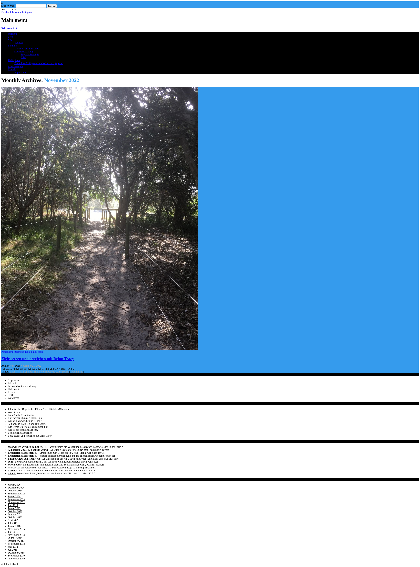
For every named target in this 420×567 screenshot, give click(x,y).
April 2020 (13, 520)
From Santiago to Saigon (21, 415)
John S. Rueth (8, 9)
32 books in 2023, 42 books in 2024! (27, 423)
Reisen (11, 392)
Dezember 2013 (16, 540)
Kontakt (12, 69)
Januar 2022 (14, 508)
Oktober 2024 (15, 490)
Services (18, 42)
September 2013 (16, 543)
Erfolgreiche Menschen (20, 432)
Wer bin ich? (14, 412)
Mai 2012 (13, 546)
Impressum (20, 72)
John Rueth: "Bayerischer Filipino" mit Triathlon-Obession (38, 409)
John (11, 365)
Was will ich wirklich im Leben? (25, 421)
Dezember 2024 (16, 487)
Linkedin (16, 12)
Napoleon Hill (30, 371)
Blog (10, 36)
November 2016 (16, 529)
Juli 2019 (12, 523)
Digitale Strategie (30, 54)
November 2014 (16, 534)
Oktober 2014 (15, 537)
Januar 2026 (14, 484)
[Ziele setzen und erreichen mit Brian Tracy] (99, 348)
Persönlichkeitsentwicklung (15, 351)
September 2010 (16, 555)
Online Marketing (23, 51)
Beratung (12, 45)
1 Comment (76, 371)
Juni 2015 (13, 532)
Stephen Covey (47, 371)
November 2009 (16, 558)
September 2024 (16, 493)
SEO (23, 57)
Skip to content (9, 28)
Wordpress (13, 398)
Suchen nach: (8, 5)
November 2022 (16, 502)
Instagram (27, 12)
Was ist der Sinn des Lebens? (23, 429)
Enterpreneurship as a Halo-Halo (25, 418)
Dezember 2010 (16, 552)
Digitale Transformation (26, 48)
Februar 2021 (15, 514)
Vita (10, 39)
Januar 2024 (14, 496)
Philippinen (14, 60)
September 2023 (16, 499)
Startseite (12, 33)
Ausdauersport (15, 66)
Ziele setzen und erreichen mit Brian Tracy (37, 359)
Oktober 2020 (15, 517)
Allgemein (13, 380)
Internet (12, 383)
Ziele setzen (62, 371)
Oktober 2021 (15, 511)
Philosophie (37, 351)
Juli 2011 (12, 549)
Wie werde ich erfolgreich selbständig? (28, 426)
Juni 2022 (13, 505)
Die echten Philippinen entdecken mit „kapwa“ (38, 63)
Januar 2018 (14, 526)
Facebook (6, 12)
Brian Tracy (16, 371)
